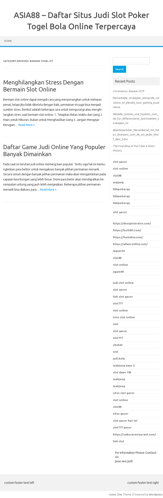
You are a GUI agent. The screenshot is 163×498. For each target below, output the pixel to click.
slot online (120, 168)
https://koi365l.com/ (127, 230)
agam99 (118, 271)
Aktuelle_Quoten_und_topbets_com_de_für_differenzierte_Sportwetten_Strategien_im (136, 119)
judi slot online (123, 282)
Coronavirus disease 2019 (128, 91)
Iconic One (115, 494)
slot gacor (120, 161)
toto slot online (124, 317)
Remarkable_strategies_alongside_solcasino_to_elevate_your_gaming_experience (136, 102)
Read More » (26, 125)
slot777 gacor (122, 427)
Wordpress (156, 494)
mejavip (118, 182)
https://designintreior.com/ (132, 223)
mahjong (119, 386)
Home (8, 41)
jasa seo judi (124, 461)
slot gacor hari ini (125, 420)
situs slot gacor (124, 392)
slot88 (117, 175)
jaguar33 (119, 250)
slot (115, 323)
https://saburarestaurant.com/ (134, 434)
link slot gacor (123, 296)
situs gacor (120, 413)
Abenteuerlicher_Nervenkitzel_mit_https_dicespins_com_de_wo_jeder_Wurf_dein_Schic (136, 134)
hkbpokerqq (121, 189)
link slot (118, 441)
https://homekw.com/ (128, 237)
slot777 (118, 303)
